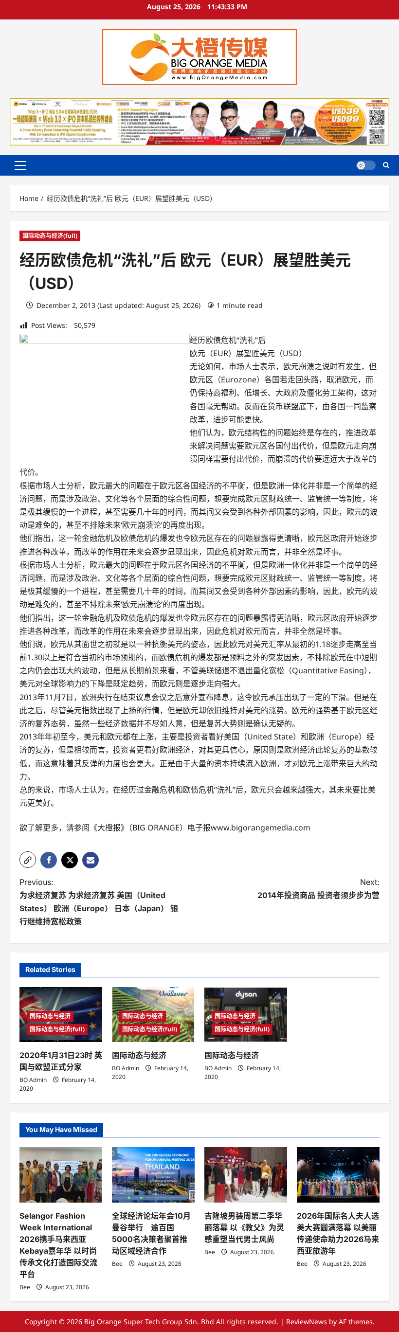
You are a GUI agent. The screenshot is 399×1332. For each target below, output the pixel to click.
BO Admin (33, 1080)
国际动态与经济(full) (49, 236)
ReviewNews (306, 1321)
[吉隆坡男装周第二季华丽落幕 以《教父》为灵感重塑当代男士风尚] (245, 1174)
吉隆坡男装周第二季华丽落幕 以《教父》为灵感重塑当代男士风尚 (244, 1227)
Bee (24, 1287)
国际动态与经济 (50, 1016)
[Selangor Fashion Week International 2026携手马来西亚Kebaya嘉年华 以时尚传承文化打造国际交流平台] (60, 1174)
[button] (20, 165)
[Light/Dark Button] (366, 165)
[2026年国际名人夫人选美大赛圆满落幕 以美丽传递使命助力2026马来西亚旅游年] (338, 1174)
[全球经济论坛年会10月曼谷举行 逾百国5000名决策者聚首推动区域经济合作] (153, 1174)
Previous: (98, 902)
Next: (318, 888)
